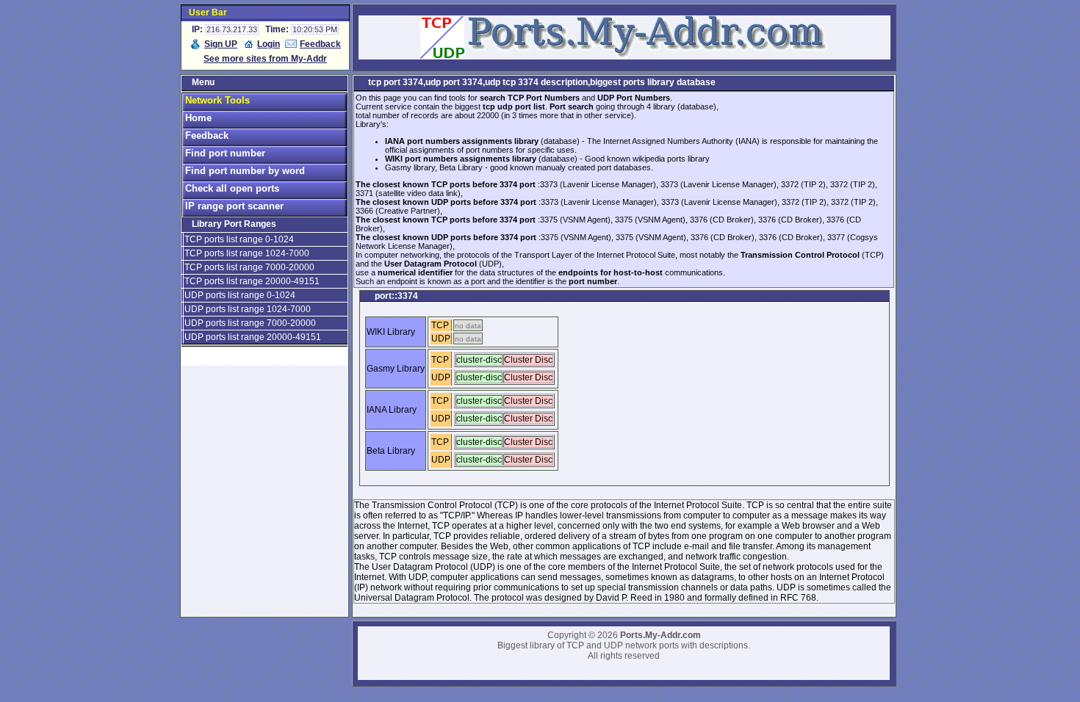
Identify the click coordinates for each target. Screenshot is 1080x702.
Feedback (320, 44)
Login (268, 44)
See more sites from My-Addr (265, 59)
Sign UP (220, 44)
